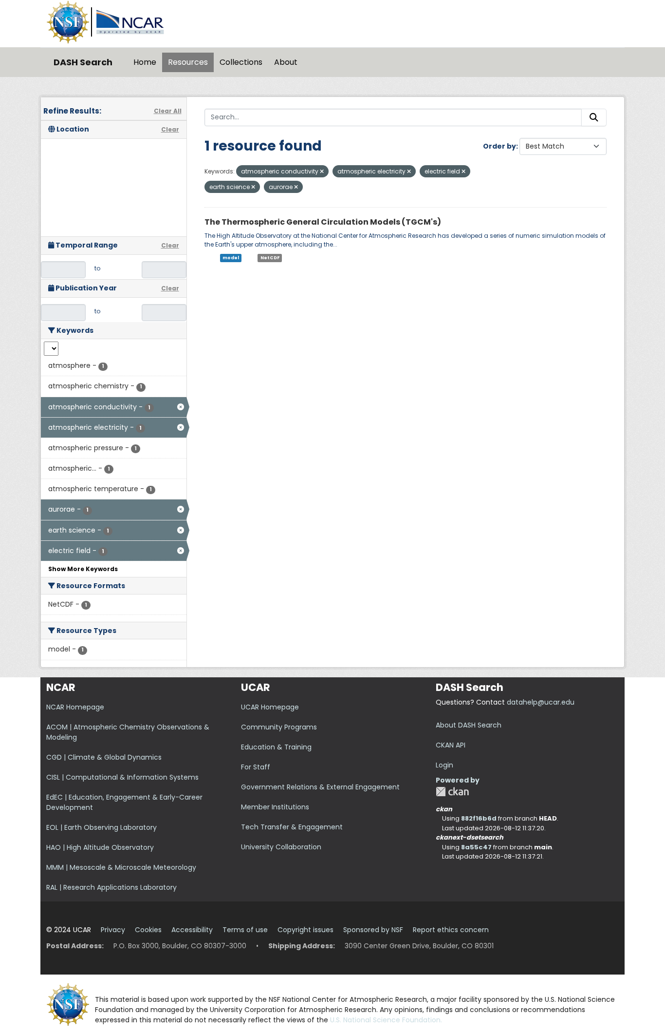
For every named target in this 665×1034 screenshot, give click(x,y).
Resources (188, 62)
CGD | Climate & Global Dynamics (104, 757)
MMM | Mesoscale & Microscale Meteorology (121, 867)
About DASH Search (468, 725)
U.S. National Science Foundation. (386, 1020)
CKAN (452, 791)
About (285, 62)
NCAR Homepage (75, 707)
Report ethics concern (451, 930)
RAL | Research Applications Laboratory (111, 887)
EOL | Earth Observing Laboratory (101, 827)
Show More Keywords (83, 569)
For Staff (255, 767)
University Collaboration (281, 847)
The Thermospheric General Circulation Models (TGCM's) (322, 222)
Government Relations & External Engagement (320, 787)
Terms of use (245, 930)
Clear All (168, 111)
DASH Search (83, 62)
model (230, 258)
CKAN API (450, 745)
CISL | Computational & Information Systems (122, 777)
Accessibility (192, 930)
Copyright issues (305, 930)
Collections (241, 62)
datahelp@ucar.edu (540, 702)
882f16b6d (479, 818)
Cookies (148, 930)
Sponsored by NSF (373, 930)
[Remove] (322, 171)
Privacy (113, 930)
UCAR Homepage (270, 707)
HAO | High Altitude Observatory (100, 847)
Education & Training (276, 747)
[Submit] (594, 117)
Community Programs (279, 727)
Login (444, 765)
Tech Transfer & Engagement (292, 827)
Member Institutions (275, 807)
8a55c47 (476, 847)
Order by (499, 146)
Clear (170, 129)
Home (144, 62)
